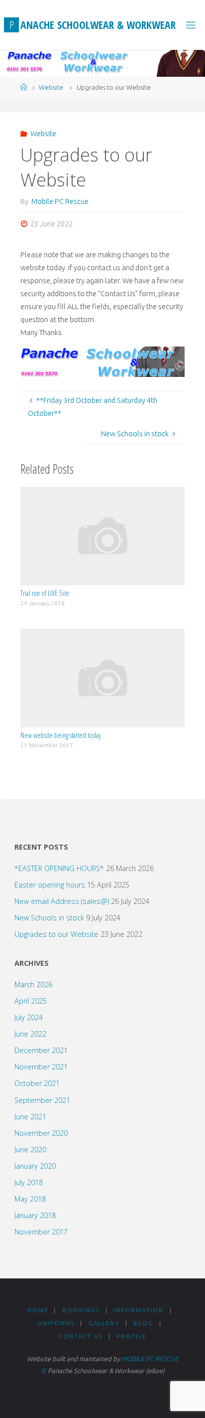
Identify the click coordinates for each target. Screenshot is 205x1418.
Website (51, 87)
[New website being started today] (102, 678)
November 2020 (41, 1133)
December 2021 (41, 1050)
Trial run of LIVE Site (44, 593)
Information (138, 1310)
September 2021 (42, 1100)
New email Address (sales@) (61, 901)
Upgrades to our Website (56, 934)
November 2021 (41, 1066)
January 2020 (35, 1166)
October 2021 (37, 1083)
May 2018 (30, 1199)
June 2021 (30, 1116)
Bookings (81, 1310)
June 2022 (30, 1034)
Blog (143, 1323)
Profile (131, 1336)
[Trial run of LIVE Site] (102, 535)
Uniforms (56, 1323)
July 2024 (28, 1017)
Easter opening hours (49, 884)
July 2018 (28, 1182)
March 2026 (33, 984)
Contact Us (80, 1336)
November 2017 (41, 1232)
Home (37, 1310)
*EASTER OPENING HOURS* (59, 868)
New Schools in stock (49, 917)
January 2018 (35, 1215)
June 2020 (30, 1149)
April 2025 (30, 1001)
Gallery (104, 1323)
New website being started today (60, 735)
